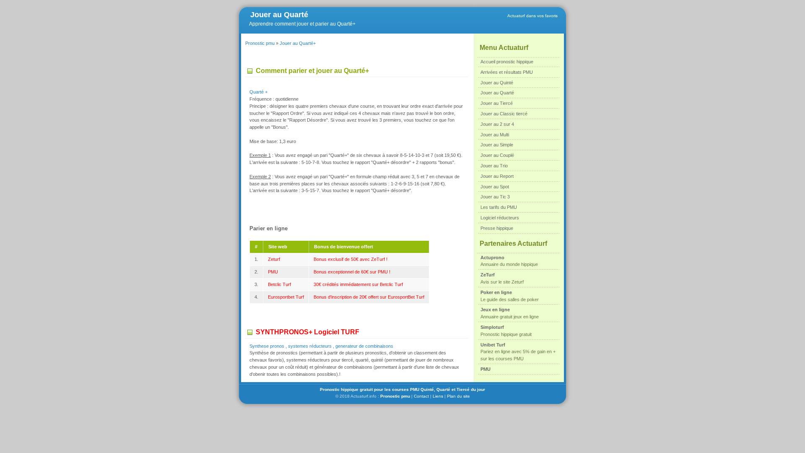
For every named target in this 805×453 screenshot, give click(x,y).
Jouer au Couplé (497, 155)
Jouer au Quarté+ (298, 43)
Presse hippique (496, 228)
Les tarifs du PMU (498, 207)
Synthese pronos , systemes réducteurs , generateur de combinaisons (321, 346)
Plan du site (458, 396)
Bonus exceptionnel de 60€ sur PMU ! (352, 271)
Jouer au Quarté (279, 14)
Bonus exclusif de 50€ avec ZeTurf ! (350, 259)
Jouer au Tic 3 (495, 196)
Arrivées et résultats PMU (506, 72)
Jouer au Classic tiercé (503, 113)
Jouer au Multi (494, 134)
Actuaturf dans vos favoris (532, 15)
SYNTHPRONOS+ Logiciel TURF (307, 332)
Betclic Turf (279, 284)
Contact (421, 396)
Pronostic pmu (260, 43)
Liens (438, 396)
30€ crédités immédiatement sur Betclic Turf (358, 284)
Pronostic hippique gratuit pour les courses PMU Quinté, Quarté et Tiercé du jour (402, 389)
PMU (273, 271)
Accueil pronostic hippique (506, 61)
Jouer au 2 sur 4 (497, 124)
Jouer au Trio (494, 165)
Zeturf (274, 259)
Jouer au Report (497, 176)
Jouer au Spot (494, 186)
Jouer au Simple (496, 144)
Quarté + (258, 91)
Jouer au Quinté (496, 82)
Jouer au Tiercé (496, 103)
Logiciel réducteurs (499, 217)
